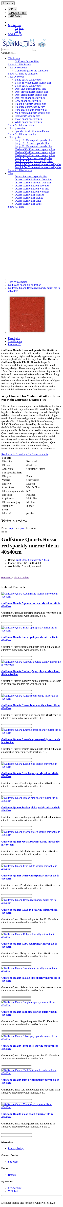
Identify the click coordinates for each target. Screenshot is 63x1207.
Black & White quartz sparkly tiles (33, 82)
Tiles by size (14, 137)
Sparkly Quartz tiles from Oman (32, 131)
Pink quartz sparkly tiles (27, 115)
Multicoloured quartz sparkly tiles (32, 112)
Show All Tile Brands (19, 64)
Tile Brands (14, 58)
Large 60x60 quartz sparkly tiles (32, 143)
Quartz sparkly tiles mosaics (29, 194)
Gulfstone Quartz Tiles (27, 61)
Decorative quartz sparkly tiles (31, 176)
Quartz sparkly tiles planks (29, 197)
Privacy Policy (16, 1148)
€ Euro (12, 9)
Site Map (13, 1161)
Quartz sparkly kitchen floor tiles (32, 185)
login (11, 528)
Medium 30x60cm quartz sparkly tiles (35, 152)
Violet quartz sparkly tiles (28, 119)
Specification (15, 341)
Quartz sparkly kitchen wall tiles (32, 188)
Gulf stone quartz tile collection (31, 70)
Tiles (10, 173)
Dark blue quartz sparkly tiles (30, 88)
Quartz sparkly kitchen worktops (32, 191)
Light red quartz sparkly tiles (30, 106)
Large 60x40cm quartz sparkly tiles (33, 140)
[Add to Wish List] (2, 531)
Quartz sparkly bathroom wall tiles (33, 182)
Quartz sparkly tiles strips (28, 203)
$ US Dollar (14, 16)
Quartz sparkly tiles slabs (28, 200)
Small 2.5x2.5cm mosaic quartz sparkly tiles (38, 164)
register (21, 528)
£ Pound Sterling (17, 13)
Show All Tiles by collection (23, 73)
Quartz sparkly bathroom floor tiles (33, 179)
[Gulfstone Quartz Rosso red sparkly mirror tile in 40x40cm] (27, 332)
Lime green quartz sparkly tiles (31, 109)
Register (19, 28)
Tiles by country (16, 128)
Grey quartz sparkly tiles (28, 100)
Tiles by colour (16, 76)
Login (18, 31)
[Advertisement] (31, 242)
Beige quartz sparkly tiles (28, 79)
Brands (12, 1174)
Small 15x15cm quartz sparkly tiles (33, 158)
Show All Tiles (16, 206)
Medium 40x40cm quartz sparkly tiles (35, 155)
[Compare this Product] (6, 531)
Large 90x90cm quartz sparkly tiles (33, 146)
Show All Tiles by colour (21, 125)
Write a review (21, 577)
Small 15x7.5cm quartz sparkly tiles (34, 161)
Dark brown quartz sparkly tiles (31, 91)
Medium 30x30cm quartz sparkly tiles (35, 149)
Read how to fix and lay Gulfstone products (24, 454)
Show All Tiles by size (20, 170)
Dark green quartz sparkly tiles (31, 94)
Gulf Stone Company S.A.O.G (32, 560)
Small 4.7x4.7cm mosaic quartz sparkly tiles (38, 167)
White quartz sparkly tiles (28, 122)
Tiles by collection (17, 67)
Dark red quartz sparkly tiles (30, 97)
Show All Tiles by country (22, 134)
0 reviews (6, 577)
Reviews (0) (14, 344)
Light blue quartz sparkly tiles (30, 103)
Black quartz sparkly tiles (28, 85)
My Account (14, 1187)
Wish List (13, 1191)
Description (14, 338)
